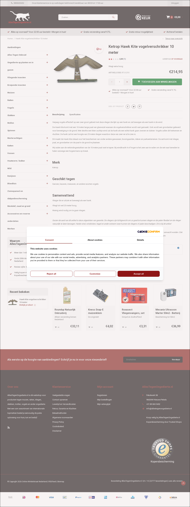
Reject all (51, 274)
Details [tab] (140, 240)
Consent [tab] (49, 240)
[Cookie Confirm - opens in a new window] (148, 231)
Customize (95, 274)
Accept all (139, 274)
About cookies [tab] (95, 240)
